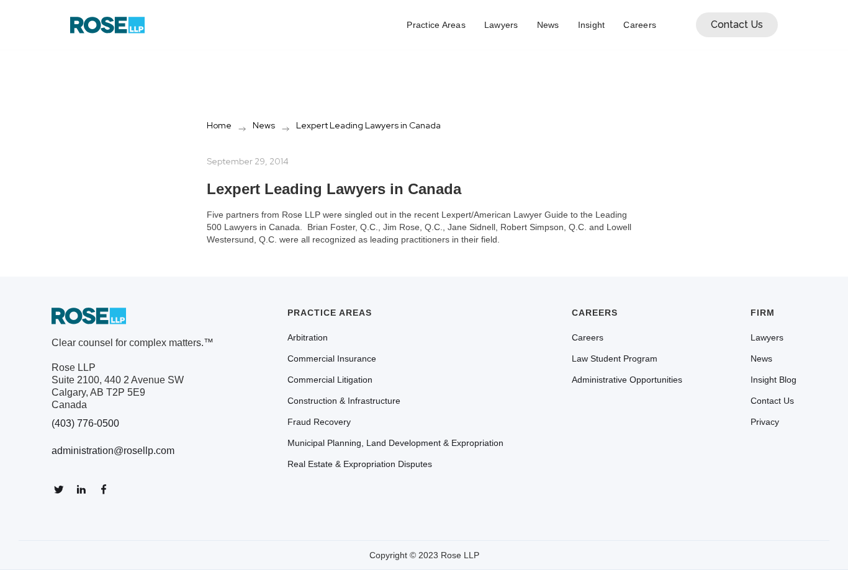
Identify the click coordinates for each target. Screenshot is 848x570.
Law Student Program (614, 358)
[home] (107, 25)
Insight (591, 25)
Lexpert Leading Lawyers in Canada (368, 125)
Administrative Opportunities (627, 380)
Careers (639, 25)
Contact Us (737, 24)
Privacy (765, 422)
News (548, 25)
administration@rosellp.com (113, 450)
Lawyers (501, 25)
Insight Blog (773, 380)
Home (219, 125)
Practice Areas (436, 25)
